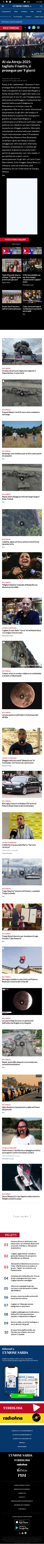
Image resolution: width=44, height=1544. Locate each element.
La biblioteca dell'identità (22, 1438)
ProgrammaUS (6, 11)
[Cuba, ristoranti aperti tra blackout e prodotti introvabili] (32, 296)
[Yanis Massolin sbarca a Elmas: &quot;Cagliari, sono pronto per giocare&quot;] (11, 265)
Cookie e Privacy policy (22, 1485)
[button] (25, 27)
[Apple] (22, 1521)
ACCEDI (39, 2)
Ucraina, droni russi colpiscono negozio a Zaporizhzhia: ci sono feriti (19, 372)
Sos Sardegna (18, 16)
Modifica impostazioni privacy (22, 1501)
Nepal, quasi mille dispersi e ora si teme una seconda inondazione (19, 1063)
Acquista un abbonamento (22, 1434)
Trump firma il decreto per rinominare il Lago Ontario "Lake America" (20, 937)
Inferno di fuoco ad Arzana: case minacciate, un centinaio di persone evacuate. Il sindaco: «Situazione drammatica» (25, 1244)
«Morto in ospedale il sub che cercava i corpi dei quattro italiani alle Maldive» (24, 1288)
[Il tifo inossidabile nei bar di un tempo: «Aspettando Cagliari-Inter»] (32, 265)
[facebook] (7, 2)
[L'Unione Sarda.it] (22, 6)
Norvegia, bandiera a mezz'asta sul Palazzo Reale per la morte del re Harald (20, 980)
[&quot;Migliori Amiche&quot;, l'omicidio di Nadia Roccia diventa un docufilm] (22, 565)
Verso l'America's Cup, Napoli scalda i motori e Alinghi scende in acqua (21, 1197)
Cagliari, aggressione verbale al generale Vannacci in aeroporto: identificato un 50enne (24, 1256)
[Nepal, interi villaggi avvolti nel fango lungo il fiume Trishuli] (22, 477)
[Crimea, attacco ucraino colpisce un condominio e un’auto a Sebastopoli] (22, 654)
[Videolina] (22, 1408)
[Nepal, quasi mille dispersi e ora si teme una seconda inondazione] (22, 1042)
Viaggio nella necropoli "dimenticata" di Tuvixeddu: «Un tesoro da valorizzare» (18, 761)
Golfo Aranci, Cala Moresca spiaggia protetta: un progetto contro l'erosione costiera (21, 1151)
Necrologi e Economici (22, 1489)
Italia (32, 11)
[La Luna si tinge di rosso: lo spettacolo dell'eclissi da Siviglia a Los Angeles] (22, 1001)
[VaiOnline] (22, 1471)
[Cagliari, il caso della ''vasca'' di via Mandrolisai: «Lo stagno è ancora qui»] (22, 611)
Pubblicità (22, 1493)
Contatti (22, 1497)
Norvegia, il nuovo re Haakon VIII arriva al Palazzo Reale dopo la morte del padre (19, 804)
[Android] (22, 1527)
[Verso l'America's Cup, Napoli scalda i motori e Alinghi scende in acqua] (22, 1177)
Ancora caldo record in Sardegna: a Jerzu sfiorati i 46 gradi (25, 1323)
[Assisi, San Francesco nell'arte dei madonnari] (11, 296)
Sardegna (24, 11)
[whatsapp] (10, 2)
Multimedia (11, 27)
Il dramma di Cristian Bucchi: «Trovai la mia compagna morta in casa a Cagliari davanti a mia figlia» (25, 1278)
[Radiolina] (22, 1418)
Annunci (22, 1442)
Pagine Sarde (22, 1446)
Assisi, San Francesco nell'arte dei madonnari (11, 307)
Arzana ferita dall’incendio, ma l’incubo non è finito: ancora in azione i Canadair (23, 1332)
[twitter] (4, 2)
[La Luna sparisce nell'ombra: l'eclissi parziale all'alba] (22, 695)
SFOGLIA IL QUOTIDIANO (11, 22)
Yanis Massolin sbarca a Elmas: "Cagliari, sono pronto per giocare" (11, 277)
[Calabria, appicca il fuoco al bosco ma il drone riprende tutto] (22, 522)
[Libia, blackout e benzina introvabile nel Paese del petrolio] (22, 1088)
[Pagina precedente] (30, 1216)
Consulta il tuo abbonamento (22, 1431)
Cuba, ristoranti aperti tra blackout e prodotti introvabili (32, 308)
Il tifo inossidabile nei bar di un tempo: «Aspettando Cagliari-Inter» (32, 278)
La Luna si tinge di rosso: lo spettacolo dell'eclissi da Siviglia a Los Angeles (18, 1022)
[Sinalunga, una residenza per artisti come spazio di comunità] (22, 434)
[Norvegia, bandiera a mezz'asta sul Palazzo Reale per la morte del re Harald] (22, 960)
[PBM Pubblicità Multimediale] (22, 1475)
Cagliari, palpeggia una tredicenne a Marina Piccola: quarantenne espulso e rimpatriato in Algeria (25, 1314)
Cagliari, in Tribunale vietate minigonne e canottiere (22, 1305)
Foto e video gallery (15, 239)
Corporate (22, 1509)
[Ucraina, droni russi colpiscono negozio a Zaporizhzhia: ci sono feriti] (22, 351)
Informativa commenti (22, 1505)
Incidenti (28, 16)
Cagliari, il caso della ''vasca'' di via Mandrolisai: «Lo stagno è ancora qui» (21, 631)
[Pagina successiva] (14, 1216)
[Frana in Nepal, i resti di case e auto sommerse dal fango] (22, 393)
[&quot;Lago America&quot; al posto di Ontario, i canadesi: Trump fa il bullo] (22, 871)
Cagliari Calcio (38, 16)
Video (16, 11)
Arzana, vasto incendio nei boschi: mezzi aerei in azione (24, 1297)
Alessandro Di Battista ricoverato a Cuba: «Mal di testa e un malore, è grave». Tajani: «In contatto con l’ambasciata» (25, 1267)
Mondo (39, 11)
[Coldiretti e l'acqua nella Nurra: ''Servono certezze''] (22, 825)
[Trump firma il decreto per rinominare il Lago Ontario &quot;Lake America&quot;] (22, 917)
